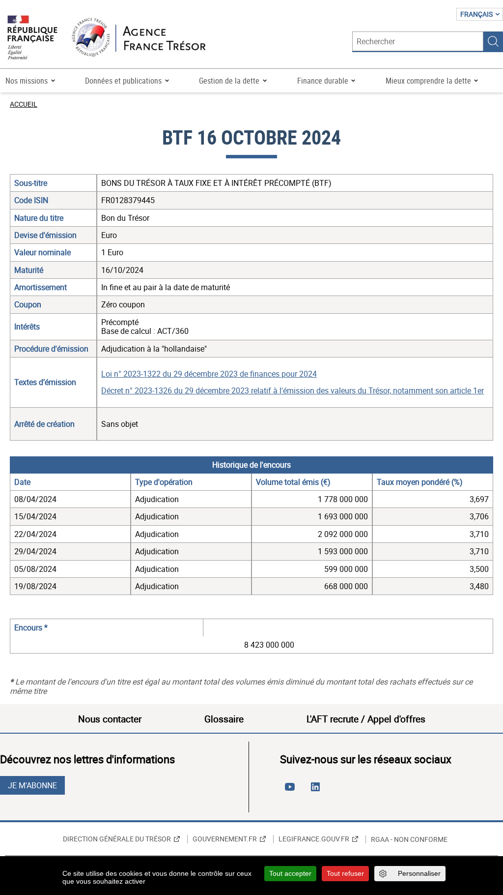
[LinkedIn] (317, 791)
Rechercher (493, 41)
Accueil (23, 104)
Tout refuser (345, 873)
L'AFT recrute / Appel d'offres (366, 719)
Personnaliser (419, 873)
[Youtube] (292, 791)
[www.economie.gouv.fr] (32, 38)
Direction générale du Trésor (117, 839)
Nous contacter (109, 719)
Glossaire (224, 719)
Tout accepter (290, 873)
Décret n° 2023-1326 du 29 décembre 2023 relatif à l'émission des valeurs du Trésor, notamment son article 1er (292, 390)
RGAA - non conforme (409, 839)
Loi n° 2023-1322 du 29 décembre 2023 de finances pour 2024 (209, 373)
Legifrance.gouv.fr (314, 839)
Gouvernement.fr (225, 839)
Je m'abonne (32, 785)
